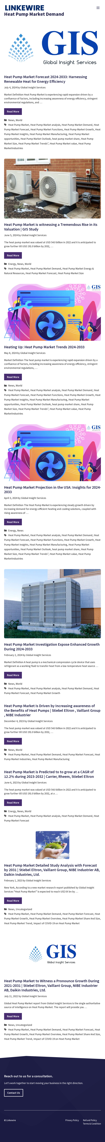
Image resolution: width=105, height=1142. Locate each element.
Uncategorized (24, 909)
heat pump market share (66, 138)
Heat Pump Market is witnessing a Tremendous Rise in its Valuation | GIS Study (50, 227)
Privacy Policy (72, 1120)
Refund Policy (90, 1120)
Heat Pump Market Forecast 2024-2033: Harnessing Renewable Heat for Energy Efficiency (45, 79)
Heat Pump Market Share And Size (81, 918)
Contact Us (13, 1092)
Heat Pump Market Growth (79, 129)
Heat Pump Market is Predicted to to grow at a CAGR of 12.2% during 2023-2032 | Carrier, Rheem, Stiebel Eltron (49, 774)
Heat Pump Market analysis (45, 124)
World (19, 120)
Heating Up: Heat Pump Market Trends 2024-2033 (44, 346)
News (11, 120)
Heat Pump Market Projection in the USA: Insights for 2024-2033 (52, 489)
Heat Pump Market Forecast (41, 273)
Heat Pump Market (18, 124)
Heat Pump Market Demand (77, 124)
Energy (12, 264)
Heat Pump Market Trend (18, 923)
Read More (13, 111)
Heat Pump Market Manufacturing (48, 134)
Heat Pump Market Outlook (36, 138)
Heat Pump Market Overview (45, 918)
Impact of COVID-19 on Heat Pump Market (56, 923)
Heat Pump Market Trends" (33, 143)
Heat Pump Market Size (71, 273)
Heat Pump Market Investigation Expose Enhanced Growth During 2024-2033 (52, 646)
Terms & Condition (92, 1123)
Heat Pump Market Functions (46, 129)
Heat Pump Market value (63, 143)
